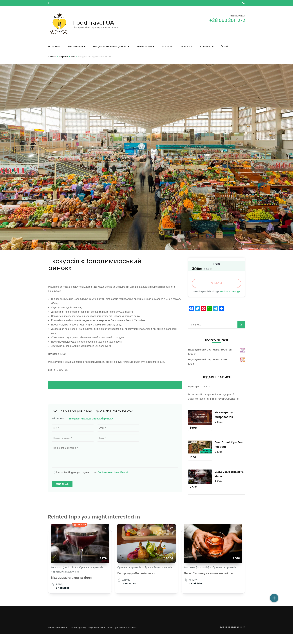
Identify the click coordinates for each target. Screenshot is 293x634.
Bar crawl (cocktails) (63, 567)
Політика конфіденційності (113, 472)
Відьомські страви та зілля (71, 577)
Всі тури (167, 46)
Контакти (207, 46)
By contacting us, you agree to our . (92, 472)
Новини (186, 46)
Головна (54, 46)
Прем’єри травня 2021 (200, 386)
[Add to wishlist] (105, 528)
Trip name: (59, 418)
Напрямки (75, 46)
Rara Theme (106, 627)
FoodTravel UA (93, 22)
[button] (274, 598)
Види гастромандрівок (110, 46)
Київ (219, 422)
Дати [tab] (44, 385)
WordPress (131, 627)
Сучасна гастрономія (91, 567)
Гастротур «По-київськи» (136, 573)
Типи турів (144, 46)
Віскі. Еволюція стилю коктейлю (208, 573)
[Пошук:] (210, 324)
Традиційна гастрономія (66, 571)
